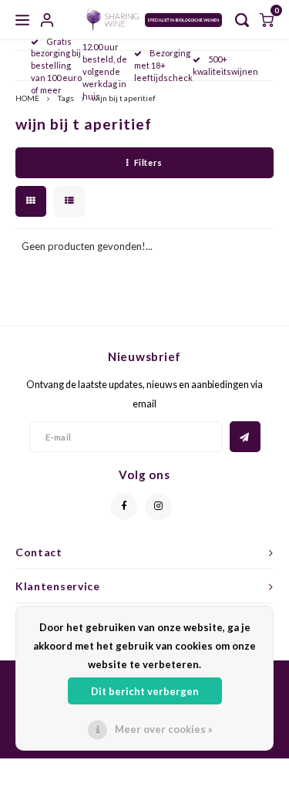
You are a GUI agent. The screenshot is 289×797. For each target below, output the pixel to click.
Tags (65, 98)
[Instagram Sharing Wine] (158, 506)
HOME (27, 98)
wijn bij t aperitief (124, 98)
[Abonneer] (245, 436)
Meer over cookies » (164, 729)
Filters (148, 162)
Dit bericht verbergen (145, 691)
